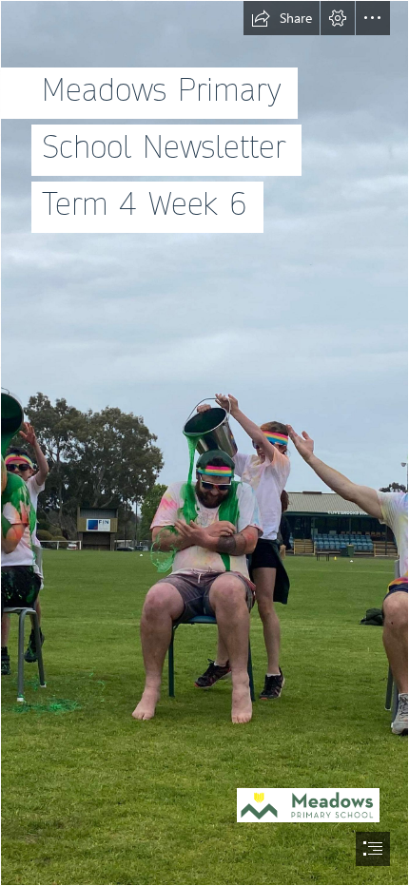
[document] (204, 443)
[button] (281, 18)
